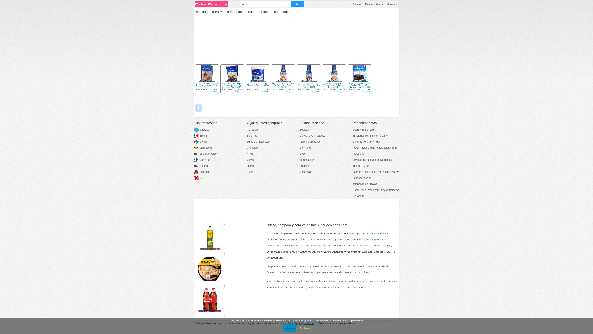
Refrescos (253, 129)
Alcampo (205, 171)
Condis (204, 141)
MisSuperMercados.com (211, 4)
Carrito (380, 4)
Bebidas (304, 129)
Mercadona (206, 147)
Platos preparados (310, 141)
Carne (250, 159)
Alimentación (307, 159)
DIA (202, 177)
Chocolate (252, 147)
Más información (305, 328)
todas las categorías (314, 245)
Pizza (250, 171)
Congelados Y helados (312, 135)
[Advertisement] (296, 38)
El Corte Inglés (208, 153)
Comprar (357, 4)
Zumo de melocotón (258, 141)
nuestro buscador (366, 239)
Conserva (305, 171)
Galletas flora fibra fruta (366, 141)
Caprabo (204, 129)
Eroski (203, 135)
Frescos (304, 165)
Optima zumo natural (365, 129)
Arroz (250, 153)
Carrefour (205, 159)
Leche (250, 165)
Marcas (369, 4)
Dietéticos (305, 147)
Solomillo (252, 135)
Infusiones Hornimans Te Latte (370, 135)
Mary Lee (213, 91)
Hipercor (204, 165)
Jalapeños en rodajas (365, 183)
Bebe (302, 153)
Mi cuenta (392, 4)
